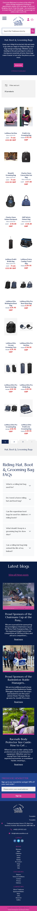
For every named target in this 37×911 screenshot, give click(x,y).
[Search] (33, 31)
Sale (18, 868)
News (18, 893)
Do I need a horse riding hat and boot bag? (16, 499)
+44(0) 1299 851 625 (19, 829)
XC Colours (18, 862)
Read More (18, 65)
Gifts (18, 866)
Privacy (18, 881)
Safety (18, 857)
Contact (18, 879)
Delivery (18, 883)
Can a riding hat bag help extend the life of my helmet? (16, 548)
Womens (18, 849)
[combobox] (18, 31)
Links (18, 896)
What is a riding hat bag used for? (16, 485)
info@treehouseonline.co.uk (20, 833)
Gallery (18, 900)
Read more (18, 639)
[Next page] (31, 442)
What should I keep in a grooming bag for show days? (16, 531)
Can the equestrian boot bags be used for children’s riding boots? (17, 514)
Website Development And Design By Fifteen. (18, 909)
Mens (18, 851)
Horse (18, 855)
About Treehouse (18, 889)
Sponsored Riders (18, 891)
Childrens (18, 853)
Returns (18, 874)
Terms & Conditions (18, 876)
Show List (18, 898)
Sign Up (18, 796)
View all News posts (19, 574)
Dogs (18, 864)
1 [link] (5, 442)
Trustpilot (32, 816)
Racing (18, 859)
